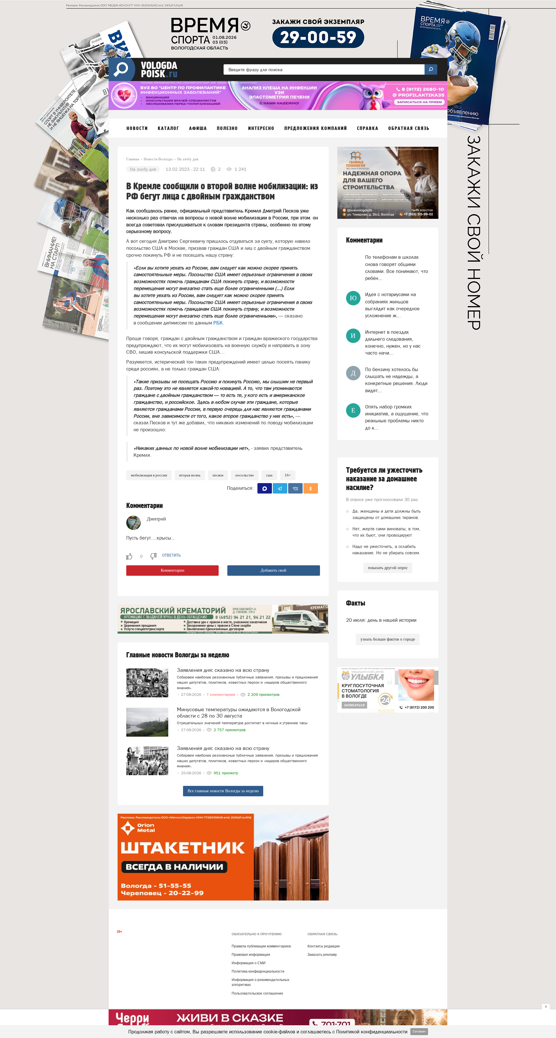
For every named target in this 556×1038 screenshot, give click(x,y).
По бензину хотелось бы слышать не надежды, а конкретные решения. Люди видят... (396, 379)
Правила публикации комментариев (261, 946)
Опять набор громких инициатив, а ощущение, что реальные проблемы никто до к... (396, 417)
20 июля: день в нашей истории (381, 620)
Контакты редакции (324, 946)
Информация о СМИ (249, 963)
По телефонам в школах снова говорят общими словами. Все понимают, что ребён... (396, 267)
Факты (355, 603)
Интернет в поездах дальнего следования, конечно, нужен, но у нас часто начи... (392, 342)
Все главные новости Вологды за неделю (223, 791)
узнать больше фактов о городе (388, 639)
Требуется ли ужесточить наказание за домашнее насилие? (384, 479)
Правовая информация (251, 955)
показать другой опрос (388, 568)
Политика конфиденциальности (258, 971)
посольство (244, 475)
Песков (218, 475)
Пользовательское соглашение (257, 993)
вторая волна (189, 475)
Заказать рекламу (322, 955)
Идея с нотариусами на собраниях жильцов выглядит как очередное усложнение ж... (392, 304)
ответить (171, 555)
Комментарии (172, 570)
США (269, 475)
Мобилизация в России (149, 475)
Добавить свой (273, 570)
